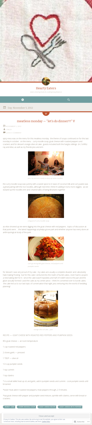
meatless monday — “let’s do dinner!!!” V (46, 121)
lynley (9, 129)
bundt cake (9, 407)
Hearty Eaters (46, 88)
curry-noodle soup (27, 407)
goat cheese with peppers (71, 407)
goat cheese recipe (47, 407)
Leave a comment (13, 133)
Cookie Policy (46, 421)
